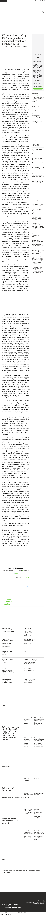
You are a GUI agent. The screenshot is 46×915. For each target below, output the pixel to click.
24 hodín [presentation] (37, 202)
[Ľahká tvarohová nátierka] (39, 787)
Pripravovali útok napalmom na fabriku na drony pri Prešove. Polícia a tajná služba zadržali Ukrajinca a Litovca (37, 260)
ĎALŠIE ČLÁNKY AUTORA (38, 88)
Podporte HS (3, 0)
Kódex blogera (15, 904)
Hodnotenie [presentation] (41, 95)
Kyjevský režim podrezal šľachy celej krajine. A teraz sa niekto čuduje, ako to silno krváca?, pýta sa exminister (37, 243)
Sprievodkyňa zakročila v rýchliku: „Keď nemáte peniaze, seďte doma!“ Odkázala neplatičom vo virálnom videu (38, 227)
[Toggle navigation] (3, 12)
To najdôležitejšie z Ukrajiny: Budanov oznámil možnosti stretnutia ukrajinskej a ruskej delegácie (37, 270)
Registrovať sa (43, 0)
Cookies (3, 905)
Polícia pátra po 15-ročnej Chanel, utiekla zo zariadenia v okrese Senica (37, 151)
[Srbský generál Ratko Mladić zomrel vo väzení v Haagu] (28, 803)
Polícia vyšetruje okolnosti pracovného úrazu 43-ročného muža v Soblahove (38, 175)
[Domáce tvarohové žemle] (28, 787)
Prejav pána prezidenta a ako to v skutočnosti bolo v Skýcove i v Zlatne (38, 99)
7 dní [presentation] (43, 202)
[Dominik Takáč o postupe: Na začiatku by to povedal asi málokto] (28, 711)
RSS (2, 904)
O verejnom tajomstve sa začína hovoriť (37, 205)
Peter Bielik (14, 48)
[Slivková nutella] (39, 772)
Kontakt (7, 905)
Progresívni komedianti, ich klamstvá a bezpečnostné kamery (37, 115)
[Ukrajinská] (39, 814)
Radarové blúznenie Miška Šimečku (37, 105)
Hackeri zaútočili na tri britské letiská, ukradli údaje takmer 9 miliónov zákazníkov (38, 168)
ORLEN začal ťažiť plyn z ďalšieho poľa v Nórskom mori (37, 144)
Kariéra (10, 904)
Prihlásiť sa (36, 0)
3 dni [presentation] (40, 202)
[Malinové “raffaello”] (28, 772)
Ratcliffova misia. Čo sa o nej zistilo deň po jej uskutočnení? (38, 252)
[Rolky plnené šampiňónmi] (11, 777)
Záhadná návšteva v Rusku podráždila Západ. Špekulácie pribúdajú (37, 211)
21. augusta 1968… (36, 110)
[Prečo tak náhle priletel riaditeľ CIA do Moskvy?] (11, 808)
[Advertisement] (23, 23)
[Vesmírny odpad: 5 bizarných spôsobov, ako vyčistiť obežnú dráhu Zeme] (23, 865)
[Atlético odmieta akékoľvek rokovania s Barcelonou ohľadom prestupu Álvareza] (28, 731)
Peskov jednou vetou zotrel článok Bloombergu (37, 235)
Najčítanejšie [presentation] (36, 95)
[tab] (36, 95)
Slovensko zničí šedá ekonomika (37, 122)
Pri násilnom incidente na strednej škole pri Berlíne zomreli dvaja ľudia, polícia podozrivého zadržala (38, 159)
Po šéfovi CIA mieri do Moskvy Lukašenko (37, 182)
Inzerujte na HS (10, 0)
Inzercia (5, 904)
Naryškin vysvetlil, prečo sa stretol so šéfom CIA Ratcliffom (37, 218)
